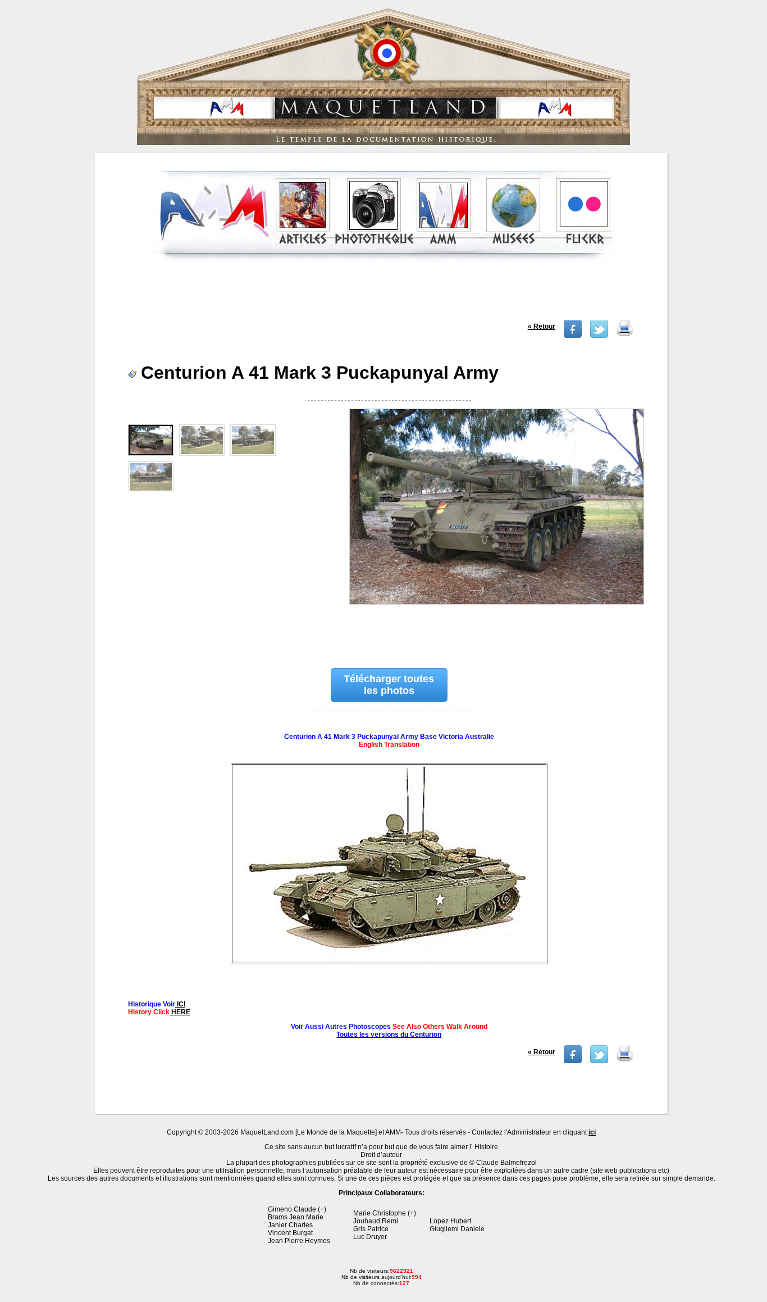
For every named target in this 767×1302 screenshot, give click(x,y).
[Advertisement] (382, 294)
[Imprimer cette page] (625, 335)
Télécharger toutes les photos (389, 684)
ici (592, 1132)
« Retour (541, 326)
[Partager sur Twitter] (599, 335)
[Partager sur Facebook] (573, 335)
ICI (180, 1004)
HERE (180, 1012)
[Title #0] (495, 527)
